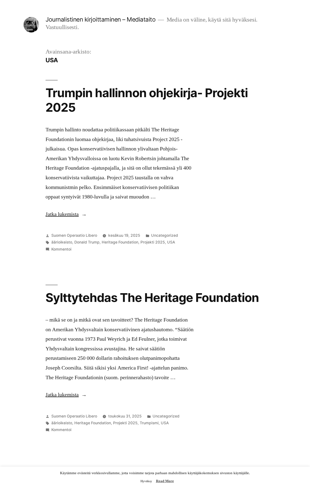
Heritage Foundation (120, 242)
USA (171, 242)
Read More (165, 481)
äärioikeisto (61, 242)
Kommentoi (61, 249)
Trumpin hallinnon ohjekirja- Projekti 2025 (147, 100)
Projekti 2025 (152, 242)
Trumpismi (149, 423)
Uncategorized (164, 235)
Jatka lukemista (66, 214)
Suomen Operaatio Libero (74, 235)
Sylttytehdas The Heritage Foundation (152, 297)
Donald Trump (87, 242)
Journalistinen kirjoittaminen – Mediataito (100, 19)
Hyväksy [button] (146, 481)
